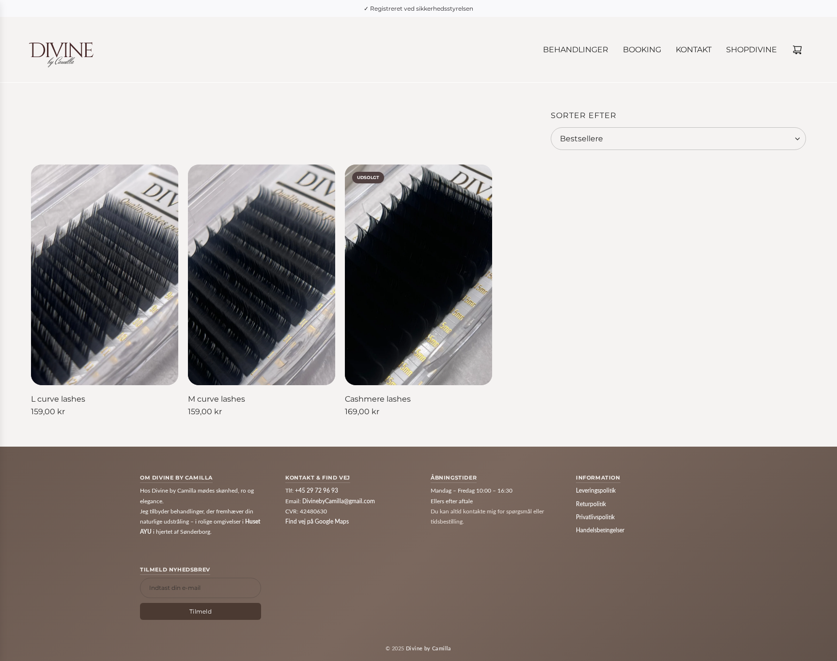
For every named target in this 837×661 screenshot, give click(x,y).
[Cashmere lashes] (418, 275)
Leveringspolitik (596, 491)
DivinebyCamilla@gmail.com (338, 501)
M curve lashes (216, 399)
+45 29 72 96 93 (316, 491)
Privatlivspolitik (595, 517)
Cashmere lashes (378, 399)
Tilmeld (200, 611)
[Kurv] (797, 49)
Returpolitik (591, 504)
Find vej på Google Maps (317, 522)
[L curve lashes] (104, 275)
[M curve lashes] (261, 275)
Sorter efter (584, 116)
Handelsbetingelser (600, 530)
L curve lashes (58, 399)
